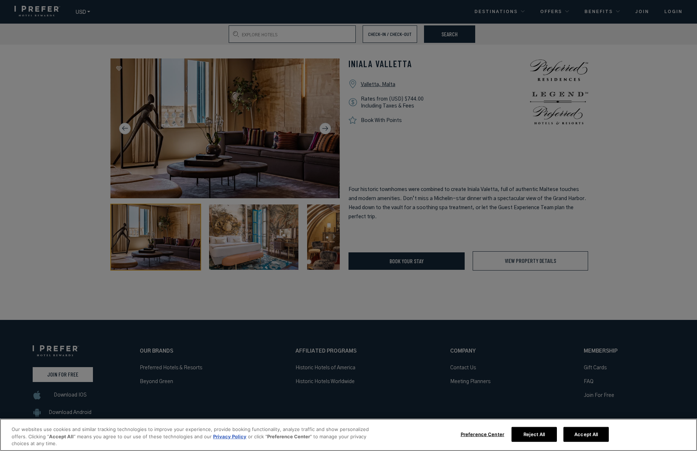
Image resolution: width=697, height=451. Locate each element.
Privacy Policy (229, 436)
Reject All (534, 434)
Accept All (586, 434)
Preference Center (482, 434)
